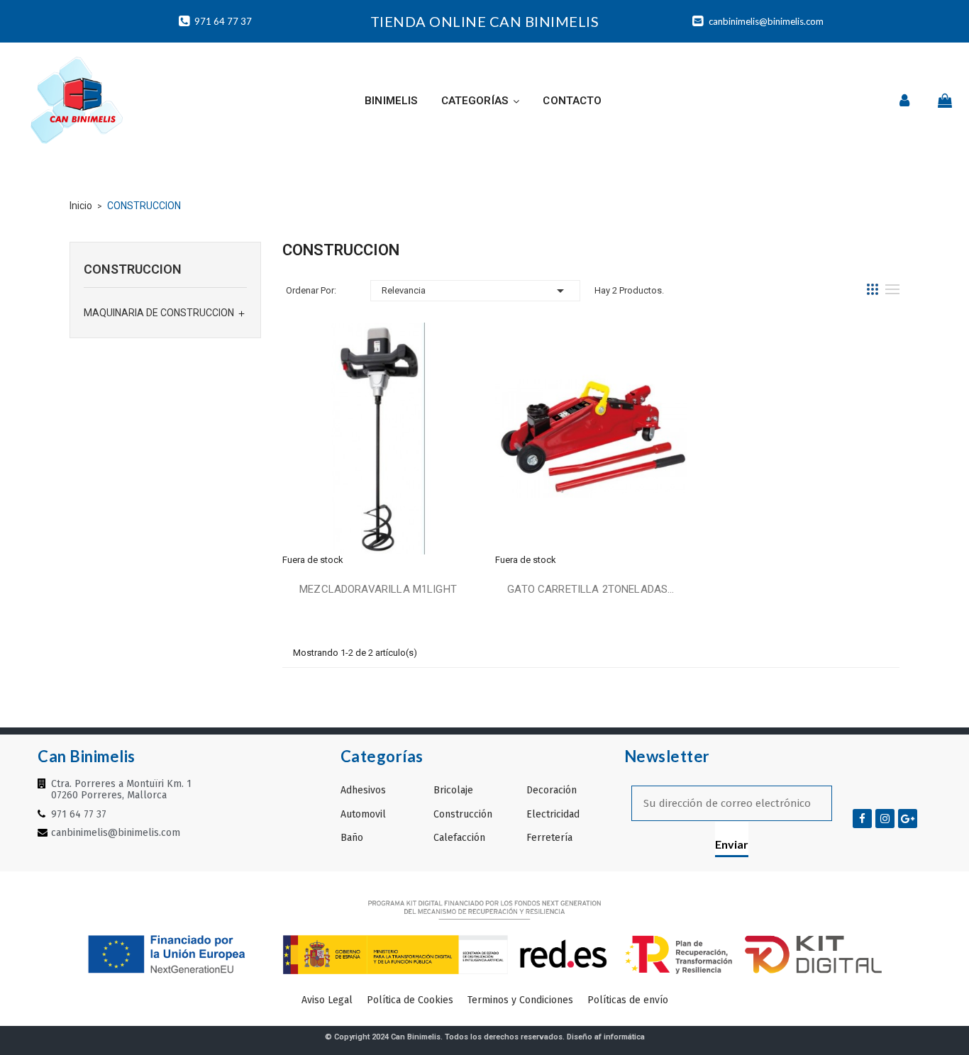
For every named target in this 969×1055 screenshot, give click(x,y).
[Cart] (945, 100)
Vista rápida (378, 441)
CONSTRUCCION (133, 269)
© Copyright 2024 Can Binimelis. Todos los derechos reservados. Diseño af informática (485, 1037)
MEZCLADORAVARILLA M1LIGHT (378, 589)
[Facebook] (862, 818)
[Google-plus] (907, 818)
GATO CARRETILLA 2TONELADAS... (590, 589)
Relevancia (475, 290)
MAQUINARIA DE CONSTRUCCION (159, 312)
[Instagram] (885, 818)
